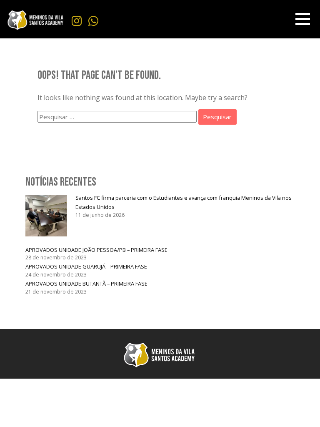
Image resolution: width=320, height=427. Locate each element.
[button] (303, 19)
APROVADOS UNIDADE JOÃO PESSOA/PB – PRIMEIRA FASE (96, 250)
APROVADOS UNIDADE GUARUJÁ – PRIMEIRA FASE (86, 266)
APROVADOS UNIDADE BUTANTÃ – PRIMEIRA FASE (86, 283)
